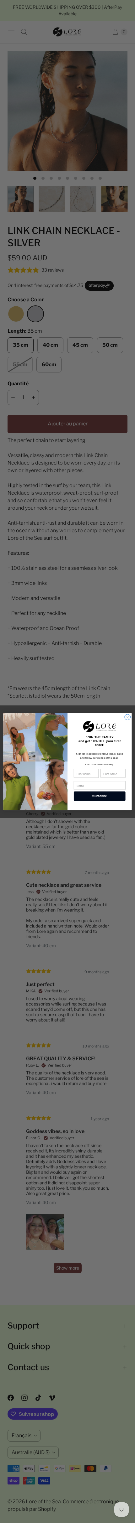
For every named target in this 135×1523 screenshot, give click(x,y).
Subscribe (99, 796)
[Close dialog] (127, 717)
